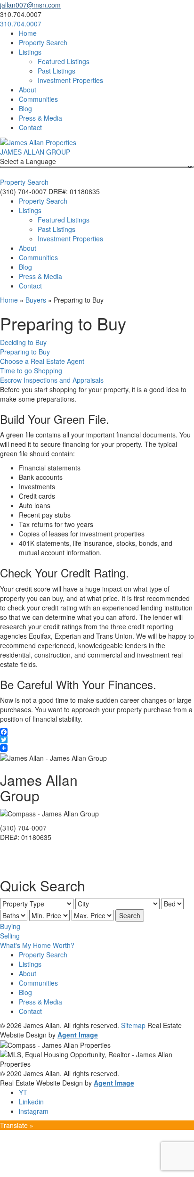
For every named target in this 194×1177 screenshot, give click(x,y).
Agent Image (77, 1034)
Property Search (43, 42)
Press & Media (40, 118)
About (27, 89)
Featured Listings (63, 61)
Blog (25, 108)
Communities (38, 99)
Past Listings (56, 70)
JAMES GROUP (35, 151)
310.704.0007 (20, 23)
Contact (30, 127)
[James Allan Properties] (38, 141)
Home (28, 33)
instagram (33, 1111)
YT (23, 1092)
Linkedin (31, 1101)
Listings (30, 52)
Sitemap (133, 1025)
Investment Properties (70, 80)
